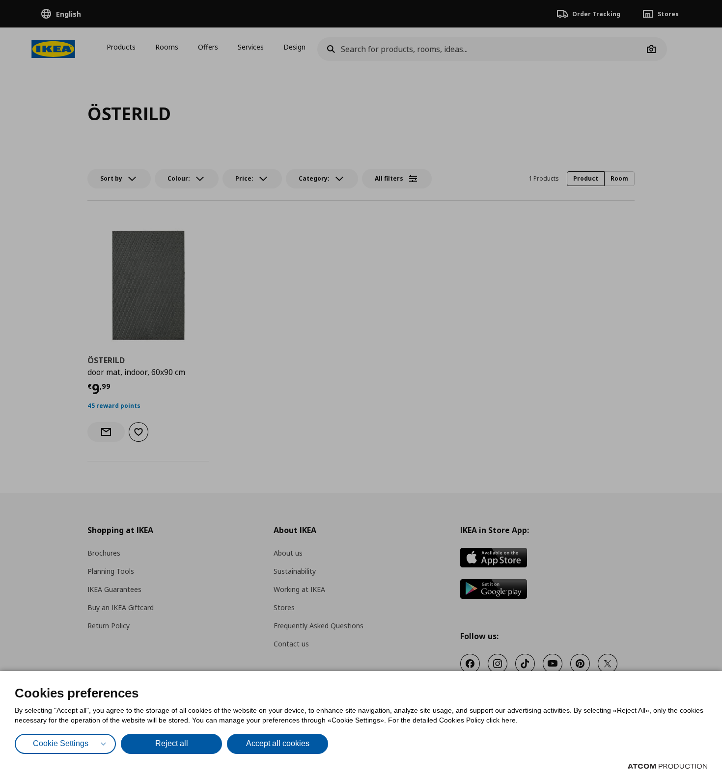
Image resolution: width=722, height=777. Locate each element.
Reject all (171, 743)
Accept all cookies (277, 743)
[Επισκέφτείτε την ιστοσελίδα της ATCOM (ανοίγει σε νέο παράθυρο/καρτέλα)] (667, 766)
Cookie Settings (60, 743)
